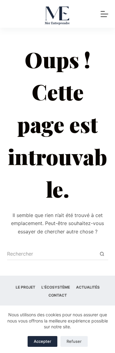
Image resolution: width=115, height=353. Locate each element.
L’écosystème (55, 287)
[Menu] (104, 14)
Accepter (42, 341)
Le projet (25, 287)
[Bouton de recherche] (102, 254)
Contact (57, 295)
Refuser (74, 341)
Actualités (88, 287)
